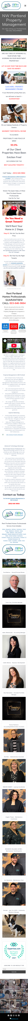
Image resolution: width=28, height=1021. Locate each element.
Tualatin (20, 540)
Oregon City (10, 537)
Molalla (9, 534)
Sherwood (15, 539)
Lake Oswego (18, 532)
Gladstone (11, 531)
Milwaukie (4, 534)
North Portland (13, 535)
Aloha (3, 529)
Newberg (14, 534)
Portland (22, 537)
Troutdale (14, 540)
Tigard (9, 540)
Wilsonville (15, 542)
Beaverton (8, 529)
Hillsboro (12, 532)
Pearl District (16, 537)
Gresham (17, 531)
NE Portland (19, 534)
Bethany (14, 529)
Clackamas (19, 529)
